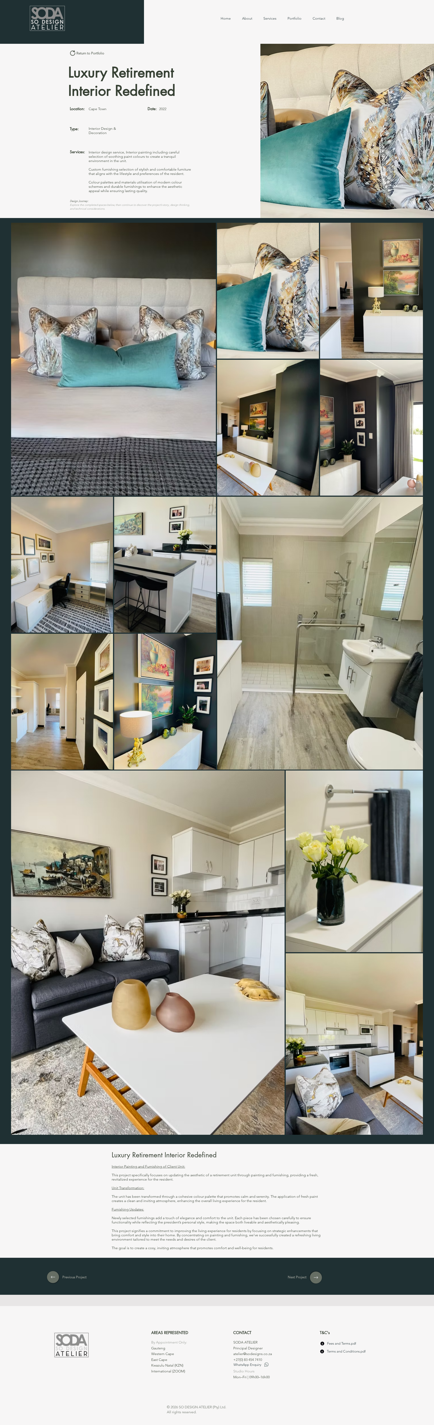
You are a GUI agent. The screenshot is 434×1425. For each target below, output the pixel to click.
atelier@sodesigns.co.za (252, 1354)
